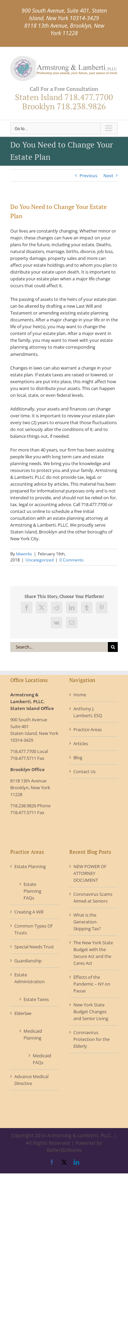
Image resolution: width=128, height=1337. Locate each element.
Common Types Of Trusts (33, 929)
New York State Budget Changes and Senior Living (90, 1011)
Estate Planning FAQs (32, 891)
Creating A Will (28, 912)
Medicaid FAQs (41, 1059)
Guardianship (28, 961)
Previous (88, 175)
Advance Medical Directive (31, 1079)
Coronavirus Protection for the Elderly (91, 1039)
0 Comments (71, 560)
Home (79, 695)
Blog (77, 757)
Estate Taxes (36, 999)
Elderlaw (22, 1013)
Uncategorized (40, 560)
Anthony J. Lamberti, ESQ (87, 712)
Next (108, 175)
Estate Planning (30, 866)
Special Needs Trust (34, 947)
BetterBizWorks (64, 1150)
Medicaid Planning (33, 1034)
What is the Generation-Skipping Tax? (87, 922)
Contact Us (84, 771)
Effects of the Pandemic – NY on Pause (91, 984)
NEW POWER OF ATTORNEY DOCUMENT (89, 873)
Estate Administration (29, 978)
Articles (80, 743)
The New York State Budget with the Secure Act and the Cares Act (93, 952)
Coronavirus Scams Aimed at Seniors (92, 897)
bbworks (24, 554)
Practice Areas (87, 729)
